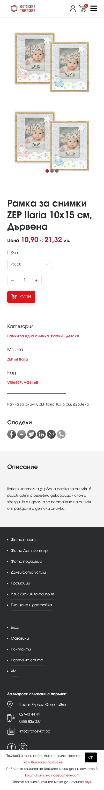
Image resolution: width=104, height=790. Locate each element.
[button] (47, 171)
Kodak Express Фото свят (43, 704)
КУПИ (24, 296)
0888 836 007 (30, 721)
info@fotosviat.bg (34, 731)
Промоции (20, 583)
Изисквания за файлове (32, 594)
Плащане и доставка (31, 605)
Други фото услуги (28, 572)
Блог (15, 627)
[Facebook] (11, 434)
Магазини (20, 638)
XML (14, 671)
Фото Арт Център (29, 550)
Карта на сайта (27, 660)
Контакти (21, 649)
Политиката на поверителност (51, 775)
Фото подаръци (26, 561)
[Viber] (51, 434)
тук (88, 782)
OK (90, 757)
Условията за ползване (43, 762)
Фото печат (23, 540)
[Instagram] (23, 747)
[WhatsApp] (61, 434)
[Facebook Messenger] (21, 434)
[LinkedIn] (41, 434)
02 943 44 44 (29, 714)
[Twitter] (31, 434)
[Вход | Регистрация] (74, 8)
